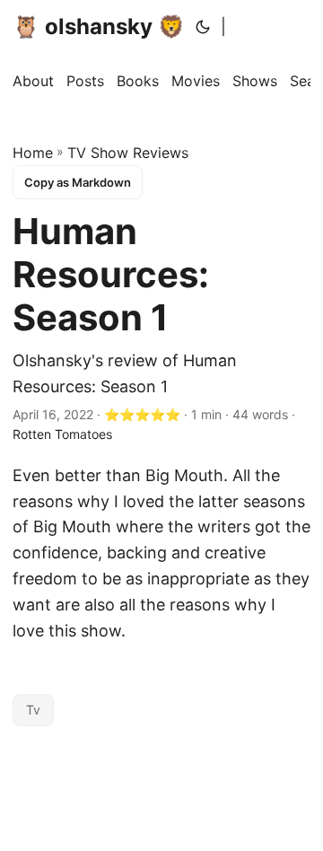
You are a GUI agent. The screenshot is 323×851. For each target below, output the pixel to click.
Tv (33, 709)
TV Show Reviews (127, 153)
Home (33, 153)
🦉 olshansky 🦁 (99, 26)
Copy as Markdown (77, 182)
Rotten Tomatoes (62, 434)
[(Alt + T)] (203, 27)
